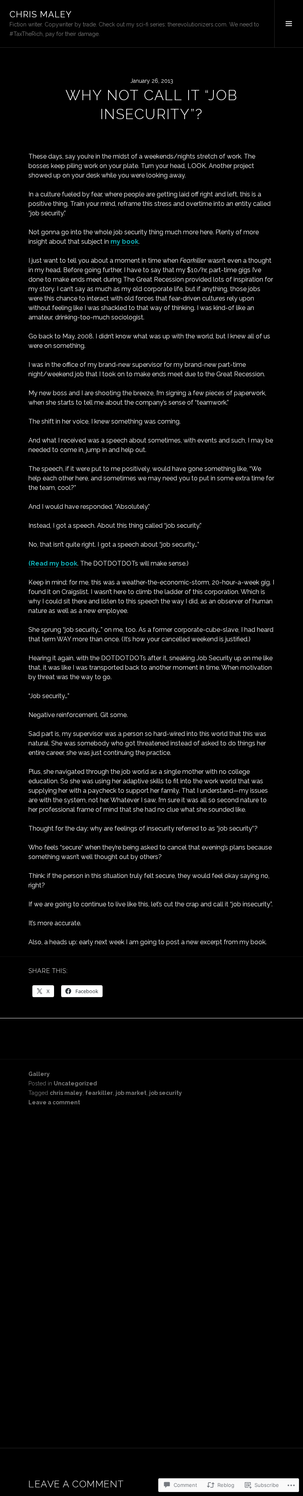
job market (131, 1093)
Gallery (39, 1074)
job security (165, 1093)
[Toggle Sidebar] (288, 23)
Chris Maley (40, 14)
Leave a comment (54, 1102)
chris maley (66, 1093)
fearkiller (99, 1093)
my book (124, 241)
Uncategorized (75, 1083)
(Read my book (52, 563)
